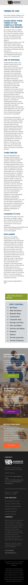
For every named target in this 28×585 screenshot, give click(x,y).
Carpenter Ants (15, 319)
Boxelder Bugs (15, 313)
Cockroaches (15, 316)
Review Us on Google (11, 492)
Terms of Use (15, 562)
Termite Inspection (17, 337)
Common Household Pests (13, 506)
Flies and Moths (16, 325)
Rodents (13, 331)
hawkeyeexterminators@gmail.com (15, 489)
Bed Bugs (13, 307)
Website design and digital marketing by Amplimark (14, 563)
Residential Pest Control (12, 501)
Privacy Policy (8, 562)
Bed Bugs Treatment (11, 509)
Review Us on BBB (10, 494)
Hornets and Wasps (17, 328)
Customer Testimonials (10, 551)
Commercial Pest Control (12, 504)
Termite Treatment (17, 340)
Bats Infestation (16, 310)
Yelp (6, 547)
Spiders (13, 334)
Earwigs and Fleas (17, 322)
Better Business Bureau (14, 545)
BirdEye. (13, 547)
